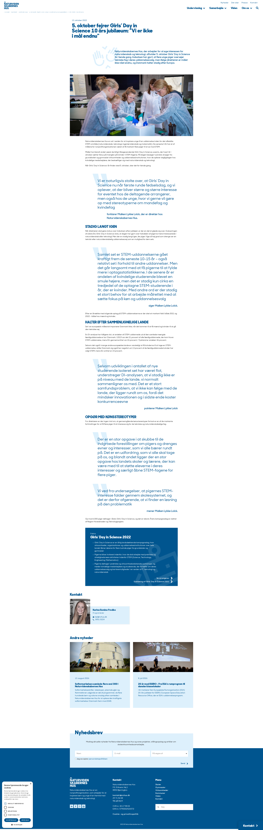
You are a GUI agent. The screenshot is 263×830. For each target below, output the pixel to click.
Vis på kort (118, 801)
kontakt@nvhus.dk (121, 795)
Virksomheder (161, 790)
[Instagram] (79, 806)
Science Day (23, 12)
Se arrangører (163, 578)
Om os (245, 8)
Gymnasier (160, 788)
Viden (234, 8)
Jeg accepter (92, 759)
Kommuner (160, 793)
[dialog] (17, 805)
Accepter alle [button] (11, 820)
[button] (257, 8)
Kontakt (254, 3)
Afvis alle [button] (25, 820)
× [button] (30, 784)
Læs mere (15, 799)
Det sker (235, 3)
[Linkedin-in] (71, 806)
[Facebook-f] (75, 806)
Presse (245, 3)
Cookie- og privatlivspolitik (125, 814)
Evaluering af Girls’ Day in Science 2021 (151, 582)
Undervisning (194, 8)
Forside (7, 12)
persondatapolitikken (98, 759)
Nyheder (225, 3)
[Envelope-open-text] (83, 806)
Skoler (158, 785)
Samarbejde (216, 8)
